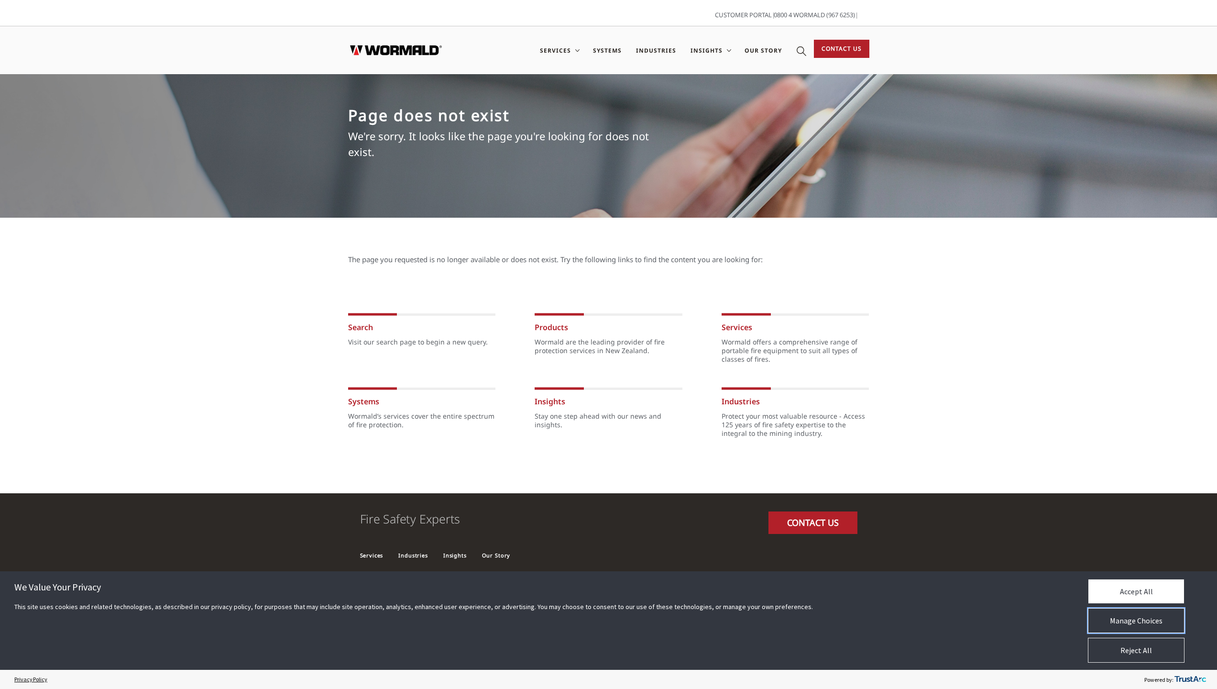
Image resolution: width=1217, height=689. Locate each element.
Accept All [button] (1136, 591)
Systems (607, 50)
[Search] (801, 50)
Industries (656, 50)
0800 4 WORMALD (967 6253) (814, 15)
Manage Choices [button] (1136, 620)
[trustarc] (1190, 679)
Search (360, 327)
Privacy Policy (30, 679)
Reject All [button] (1136, 650)
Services (737, 327)
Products (551, 327)
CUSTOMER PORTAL (743, 15)
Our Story (763, 50)
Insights (550, 401)
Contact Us (842, 48)
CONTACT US (813, 522)
